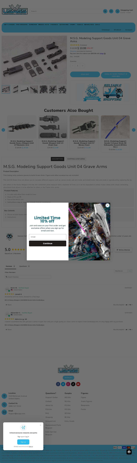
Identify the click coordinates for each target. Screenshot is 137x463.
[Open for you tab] (129, 451)
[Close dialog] (107, 205)
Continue (47, 243)
